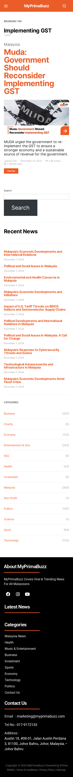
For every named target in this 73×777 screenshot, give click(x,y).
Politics (8, 508)
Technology (11, 540)
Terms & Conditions (27, 769)
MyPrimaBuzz (36, 6)
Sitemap (61, 769)
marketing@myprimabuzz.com (41, 716)
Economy (10, 434)
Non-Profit (10, 498)
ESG (6, 455)
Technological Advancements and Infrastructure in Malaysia (28, 365)
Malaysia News (15, 636)
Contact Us (12, 692)
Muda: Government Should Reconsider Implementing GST (29, 71)
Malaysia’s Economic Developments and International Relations (33, 253)
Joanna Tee (10, 160)
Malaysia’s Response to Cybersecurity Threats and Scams (31, 351)
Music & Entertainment (20, 649)
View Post (11, 171)
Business (9, 413)
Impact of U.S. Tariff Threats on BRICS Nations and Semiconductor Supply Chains (34, 307)
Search (8, 190)
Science (9, 519)
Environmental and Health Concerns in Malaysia (32, 278)
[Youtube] (27, 594)
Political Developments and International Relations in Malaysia (33, 322)
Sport (7, 529)
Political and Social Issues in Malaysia (30, 266)
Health (8, 466)
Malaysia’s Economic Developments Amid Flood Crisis (34, 380)
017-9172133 (27, 725)
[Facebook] (8, 594)
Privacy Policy (47, 769)
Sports (9, 667)
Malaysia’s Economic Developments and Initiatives (33, 293)
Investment (11, 477)
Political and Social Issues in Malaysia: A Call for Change (35, 336)
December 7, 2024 (14, 259)
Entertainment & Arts (17, 445)
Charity (8, 424)
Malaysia (12, 44)
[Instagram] (17, 594)
